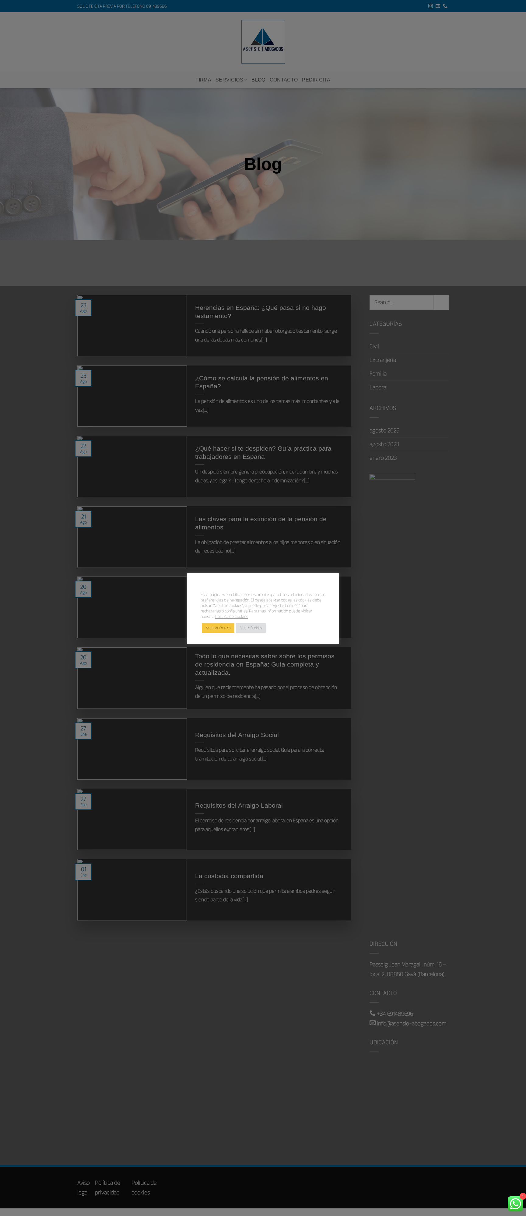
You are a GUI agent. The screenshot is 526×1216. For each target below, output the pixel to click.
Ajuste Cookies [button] (251, 628)
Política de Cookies (231, 616)
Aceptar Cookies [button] (218, 628)
